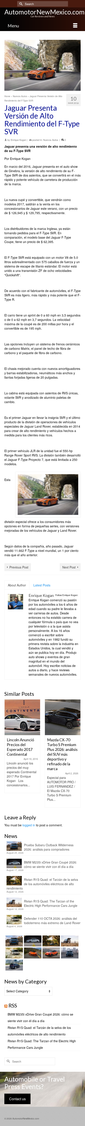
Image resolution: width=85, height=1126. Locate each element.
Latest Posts (41, 585)
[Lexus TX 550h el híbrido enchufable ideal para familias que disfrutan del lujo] (69, 953)
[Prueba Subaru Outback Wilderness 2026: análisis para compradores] (13, 940)
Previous (8, 753)
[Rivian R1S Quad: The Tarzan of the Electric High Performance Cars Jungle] (69, 940)
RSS (12, 1005)
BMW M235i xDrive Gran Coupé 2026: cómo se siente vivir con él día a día (50, 864)
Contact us (17, 1098)
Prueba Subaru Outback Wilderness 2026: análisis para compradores (48, 847)
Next (77, 753)
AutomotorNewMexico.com (44, 12)
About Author (17, 585)
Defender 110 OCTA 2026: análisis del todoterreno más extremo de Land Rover (52, 920)
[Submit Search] (20, 4)
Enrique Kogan (18, 140)
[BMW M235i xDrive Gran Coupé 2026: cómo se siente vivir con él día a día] (32, 940)
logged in (28, 825)
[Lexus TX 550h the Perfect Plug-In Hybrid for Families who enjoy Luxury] (13, 965)
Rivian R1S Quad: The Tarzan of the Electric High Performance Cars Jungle (50, 903)
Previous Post (18, 567)
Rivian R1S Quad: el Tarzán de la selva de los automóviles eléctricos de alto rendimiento (42, 883)
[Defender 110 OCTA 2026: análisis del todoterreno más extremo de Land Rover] (13, 953)
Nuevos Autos (50, 140)
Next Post (69, 567)
